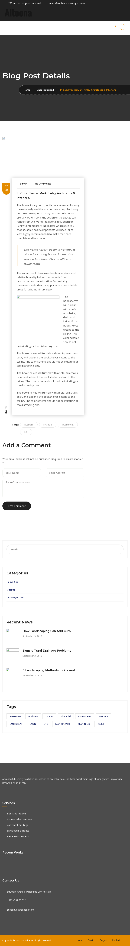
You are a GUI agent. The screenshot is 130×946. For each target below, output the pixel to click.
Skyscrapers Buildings (18, 830)
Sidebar (10, 589)
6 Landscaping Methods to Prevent (49, 670)
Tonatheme (27, 940)
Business (28, 424)
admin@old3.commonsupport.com (67, 3)
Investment (68, 424)
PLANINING (84, 723)
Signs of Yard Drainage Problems (47, 650)
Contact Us (118, 940)
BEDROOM (15, 716)
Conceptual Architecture (19, 819)
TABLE (101, 723)
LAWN (33, 723)
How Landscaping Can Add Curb (47, 631)
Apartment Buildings (17, 824)
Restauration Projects (18, 836)
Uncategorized (45, 89)
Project (103, 940)
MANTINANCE (62, 723)
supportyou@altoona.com (20, 909)
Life (26, 432)
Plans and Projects (16, 813)
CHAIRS (49, 716)
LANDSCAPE (16, 723)
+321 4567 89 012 (16, 900)
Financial (47, 424)
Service (91, 940)
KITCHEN (103, 716)
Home (27, 89)
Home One (12, 581)
